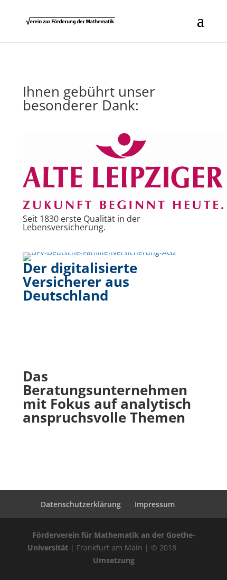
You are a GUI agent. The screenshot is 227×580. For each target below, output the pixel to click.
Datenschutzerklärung (81, 504)
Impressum (155, 504)
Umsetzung (114, 560)
